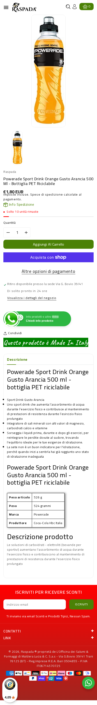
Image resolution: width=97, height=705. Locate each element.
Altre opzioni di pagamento (48, 271)
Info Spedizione (21, 204)
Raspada (27, 652)
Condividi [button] (15, 333)
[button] (68, 6)
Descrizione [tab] (17, 359)
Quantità (9, 222)
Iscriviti (81, 604)
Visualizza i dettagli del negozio (31, 298)
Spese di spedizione (46, 194)
